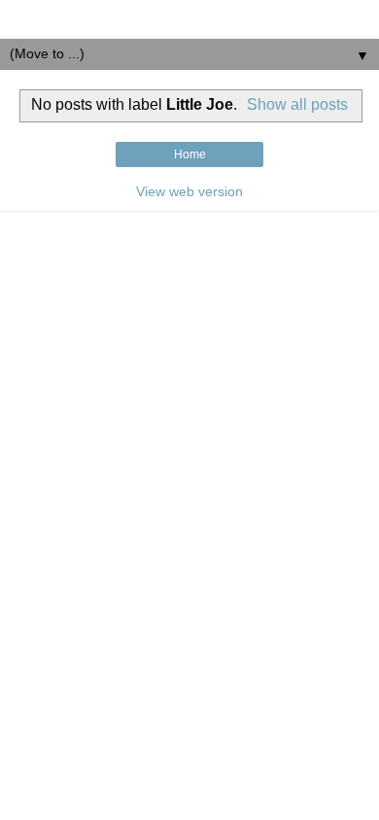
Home (190, 154)
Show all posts (297, 104)
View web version (189, 191)
